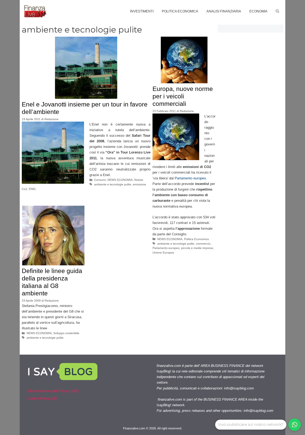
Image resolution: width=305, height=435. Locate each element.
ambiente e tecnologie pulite (112, 184)
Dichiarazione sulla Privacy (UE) (53, 391)
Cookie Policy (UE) (43, 398)
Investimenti (142, 11)
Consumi (100, 179)
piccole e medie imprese (197, 248)
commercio (203, 243)
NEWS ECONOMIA (120, 179)
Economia (258, 11)
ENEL (32, 189)
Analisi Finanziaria (223, 11)
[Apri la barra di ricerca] (277, 11)
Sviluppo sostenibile (66, 333)
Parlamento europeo (190, 178)
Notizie (138, 179)
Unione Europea (163, 252)
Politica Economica (180, 11)
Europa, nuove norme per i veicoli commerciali (182, 96)
